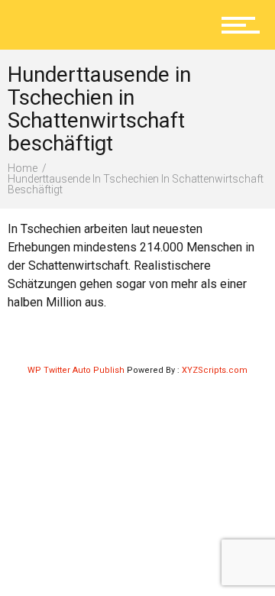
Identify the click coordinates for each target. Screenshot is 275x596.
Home (22, 168)
